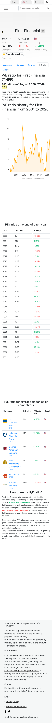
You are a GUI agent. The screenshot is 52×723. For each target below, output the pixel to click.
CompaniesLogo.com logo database (21, 670)
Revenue (20, 65)
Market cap (7, 65)
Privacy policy (12, 701)
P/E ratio (42, 65)
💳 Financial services (13, 54)
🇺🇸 (25, 2)
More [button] (5, 70)
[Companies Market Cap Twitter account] (9, 712)
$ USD (38, 2)
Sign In (15, 2)
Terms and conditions (16, 706)
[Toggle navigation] (6, 8)
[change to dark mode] (47, 2)
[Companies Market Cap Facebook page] (5, 712)
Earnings (31, 65)
